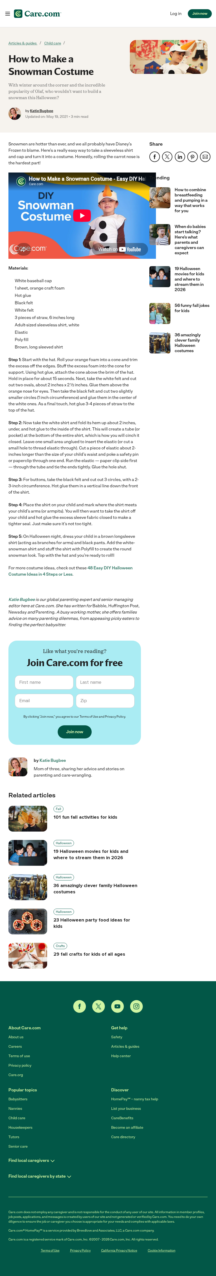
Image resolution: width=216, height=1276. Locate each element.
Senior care (18, 1146)
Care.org (15, 1075)
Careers (15, 1046)
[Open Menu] (7, 14)
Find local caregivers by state (37, 1176)
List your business (126, 1108)
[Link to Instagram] (136, 1006)
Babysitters (17, 1099)
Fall (58, 809)
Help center (121, 1056)
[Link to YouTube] (117, 1006)
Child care (52, 43)
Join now (199, 13)
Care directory (123, 1137)
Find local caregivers (28, 1160)
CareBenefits (122, 1118)
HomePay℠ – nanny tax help (134, 1099)
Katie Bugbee (41, 111)
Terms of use (19, 1056)
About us (15, 1037)
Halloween (64, 843)
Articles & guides (22, 43)
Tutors (13, 1137)
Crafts (60, 946)
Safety (116, 1037)
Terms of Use (89, 716)
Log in (175, 13)
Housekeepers (20, 1127)
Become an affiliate (127, 1127)
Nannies (15, 1108)
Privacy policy (19, 1065)
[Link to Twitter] (98, 1006)
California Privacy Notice (119, 1250)
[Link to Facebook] (79, 1006)
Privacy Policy (115, 716)
